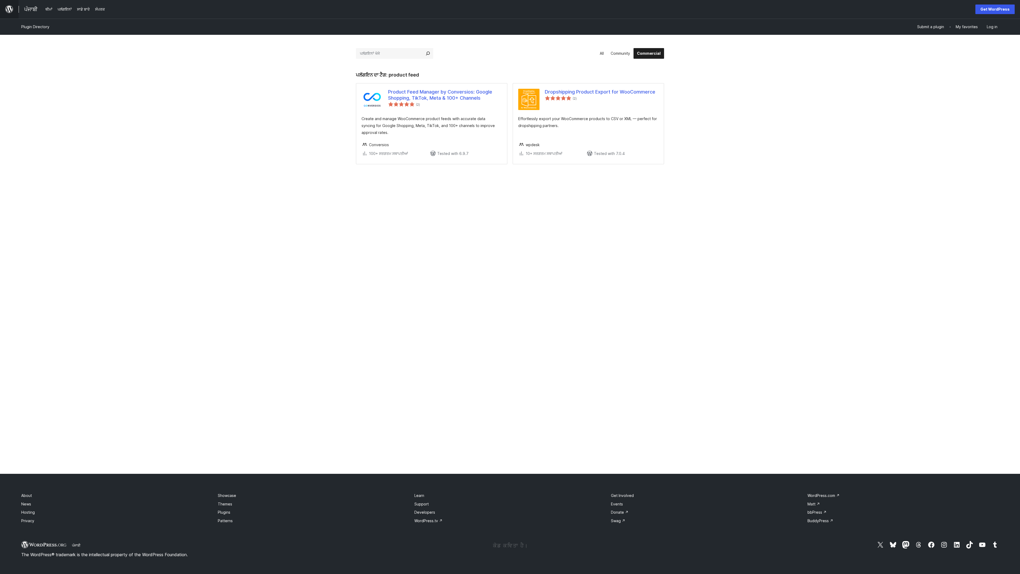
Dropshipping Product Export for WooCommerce (600, 92)
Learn (419, 495)
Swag (618, 520)
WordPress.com (824, 495)
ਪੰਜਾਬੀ (76, 545)
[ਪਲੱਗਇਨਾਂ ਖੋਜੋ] (428, 53)
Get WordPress (995, 9)
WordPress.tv (428, 520)
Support (421, 504)
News (26, 504)
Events (617, 504)
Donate (619, 512)
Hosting (28, 512)
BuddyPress (820, 520)
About (26, 495)
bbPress (817, 512)
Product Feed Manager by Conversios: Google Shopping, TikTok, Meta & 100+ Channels (440, 95)
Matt (814, 504)
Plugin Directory (35, 26)
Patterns (225, 520)
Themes (225, 504)
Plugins (224, 512)
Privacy (27, 520)
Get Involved (622, 495)
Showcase (227, 495)
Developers (424, 512)
